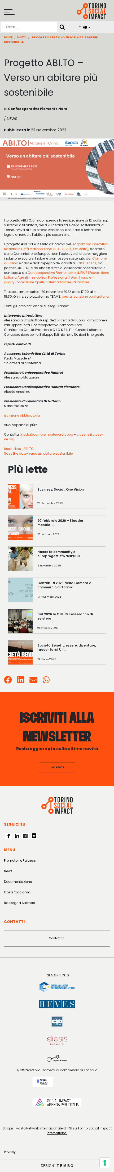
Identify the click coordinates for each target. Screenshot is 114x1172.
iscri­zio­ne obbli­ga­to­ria (22, 415)
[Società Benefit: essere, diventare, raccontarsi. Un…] (69, 655)
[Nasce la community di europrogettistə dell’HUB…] (69, 561)
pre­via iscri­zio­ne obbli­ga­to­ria (85, 296)
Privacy (10, 1152)
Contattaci (57, 938)
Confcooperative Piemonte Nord (53, 272)
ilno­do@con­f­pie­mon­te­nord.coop (46, 434)
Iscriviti (57, 767)
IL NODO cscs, (87, 263)
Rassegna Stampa (19, 903)
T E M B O (65, 1166)
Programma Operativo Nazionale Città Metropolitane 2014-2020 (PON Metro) (56, 246)
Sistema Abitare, (58, 282)
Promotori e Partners (20, 860)
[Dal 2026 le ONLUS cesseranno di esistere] (69, 623)
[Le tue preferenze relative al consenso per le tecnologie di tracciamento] (105, 1163)
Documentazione (18, 881)
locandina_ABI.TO (18, 448)
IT (79, 27)
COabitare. (81, 282)
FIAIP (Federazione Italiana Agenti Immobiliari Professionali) (56, 275)
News (21, 37)
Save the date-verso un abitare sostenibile (38, 453)
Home (8, 37)
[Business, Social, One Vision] (69, 499)
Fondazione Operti (29, 282)
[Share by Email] (33, 681)
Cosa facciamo (17, 892)
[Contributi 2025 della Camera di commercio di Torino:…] (69, 592)
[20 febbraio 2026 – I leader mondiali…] (69, 530)
